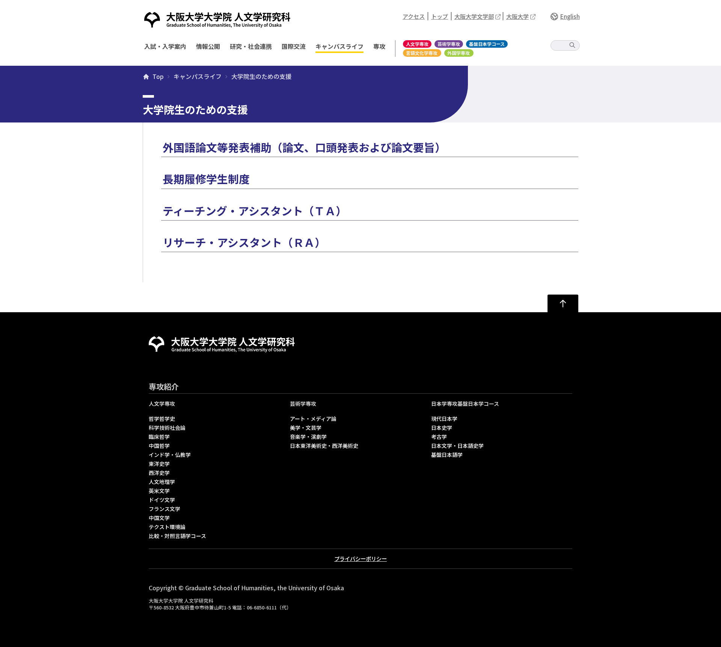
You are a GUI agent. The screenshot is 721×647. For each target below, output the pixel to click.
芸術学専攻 (448, 44)
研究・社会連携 (251, 46)
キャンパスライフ (339, 46)
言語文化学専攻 (421, 53)
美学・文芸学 (305, 427)
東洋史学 (159, 463)
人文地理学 (162, 481)
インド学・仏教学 (170, 454)
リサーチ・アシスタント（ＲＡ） (244, 242)
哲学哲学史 (162, 418)
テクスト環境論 (167, 527)
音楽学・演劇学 (308, 436)
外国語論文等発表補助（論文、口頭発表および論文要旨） (304, 147)
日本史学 (441, 427)
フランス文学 (164, 508)
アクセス (414, 16)
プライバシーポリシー (360, 558)
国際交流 (294, 46)
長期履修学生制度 (206, 178)
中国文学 (159, 518)
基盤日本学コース (487, 44)
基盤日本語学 (447, 454)
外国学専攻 (458, 53)
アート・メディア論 (313, 418)
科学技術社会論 (167, 427)
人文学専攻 (417, 44)
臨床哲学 (159, 436)
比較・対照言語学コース (177, 536)
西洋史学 (159, 472)
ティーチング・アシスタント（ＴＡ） (255, 210)
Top (158, 76)
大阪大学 (517, 16)
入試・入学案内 (165, 46)
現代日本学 (444, 418)
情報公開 (208, 46)
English (570, 16)
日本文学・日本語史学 (457, 445)
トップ (439, 16)
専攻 (379, 46)
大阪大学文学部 (474, 16)
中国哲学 (159, 445)
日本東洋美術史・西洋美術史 (324, 445)
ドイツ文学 (162, 499)
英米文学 (159, 490)
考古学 (439, 436)
